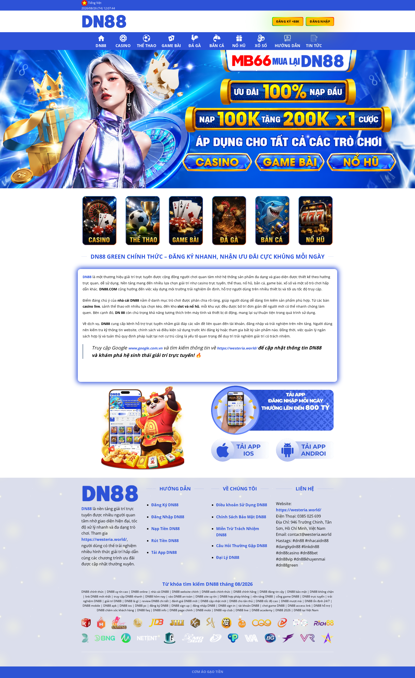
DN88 (101, 45)
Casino (123, 45)
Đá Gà (195, 45)
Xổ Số (261, 45)
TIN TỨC (314, 45)
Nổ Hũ (239, 45)
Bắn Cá (216, 45)
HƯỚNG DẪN (287, 45)
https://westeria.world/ (236, 348)
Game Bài (171, 45)
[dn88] (105, 21)
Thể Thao (147, 45)
